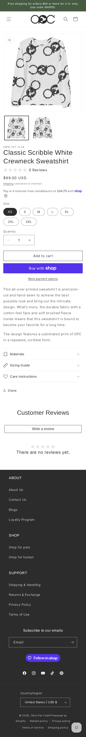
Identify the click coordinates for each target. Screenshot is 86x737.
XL (67, 212)
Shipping (8, 183)
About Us (16, 490)
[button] (9, 19)
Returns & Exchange (24, 594)
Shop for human (21, 557)
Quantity (9, 231)
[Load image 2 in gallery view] (43, 128)
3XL (29, 221)
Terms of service (32, 727)
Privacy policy (61, 721)
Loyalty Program (22, 519)
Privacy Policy (20, 604)
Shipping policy (58, 727)
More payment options (43, 278)
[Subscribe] (72, 642)
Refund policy (39, 721)
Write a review (43, 429)
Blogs (13, 510)
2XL (11, 221)
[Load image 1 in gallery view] (16, 128)
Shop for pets (19, 547)
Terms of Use (19, 614)
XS (10, 212)
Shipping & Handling (25, 585)
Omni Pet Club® (41, 715)
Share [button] (12, 390)
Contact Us (17, 499)
